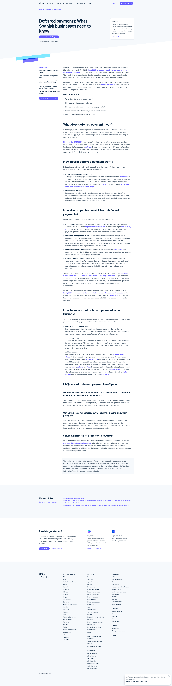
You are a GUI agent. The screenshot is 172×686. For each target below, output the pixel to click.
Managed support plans (119, 631)
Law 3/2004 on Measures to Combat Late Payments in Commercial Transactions (94, 293)
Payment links (67, 619)
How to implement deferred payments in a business (48, 87)
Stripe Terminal (116, 369)
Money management (93, 602)
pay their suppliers (108, 85)
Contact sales (125, 3)
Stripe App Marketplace (94, 641)
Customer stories (117, 579)
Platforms (90, 604)
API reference (91, 656)
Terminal (66, 637)
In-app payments (92, 597)
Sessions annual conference (120, 587)
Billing (65, 584)
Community (115, 584)
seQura (88, 147)
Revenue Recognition (70, 629)
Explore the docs (117, 544)
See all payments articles (47, 502)
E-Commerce (91, 587)
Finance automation (93, 592)
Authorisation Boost (69, 582)
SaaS (89, 607)
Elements (66, 602)
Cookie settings (117, 601)
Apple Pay (105, 374)
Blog (113, 582)
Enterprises (91, 577)
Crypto (65, 597)
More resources (45, 9)
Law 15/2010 (113, 295)
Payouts (65, 624)
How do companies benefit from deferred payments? (48, 82)
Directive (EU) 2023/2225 (72, 142)
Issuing (65, 612)
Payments (57, 9)
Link (64, 614)
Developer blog (92, 668)
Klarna (73, 367)
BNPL (105, 184)
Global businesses (93, 594)
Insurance (90, 619)
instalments (124, 177)
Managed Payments (69, 617)
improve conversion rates (95, 227)
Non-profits (91, 624)
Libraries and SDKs (93, 663)
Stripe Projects (92, 666)
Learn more (115, 36)
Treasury (66, 639)
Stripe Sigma (67, 632)
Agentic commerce (93, 582)
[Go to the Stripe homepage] (41, 574)
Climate (65, 592)
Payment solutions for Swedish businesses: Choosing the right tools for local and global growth (97, 505)
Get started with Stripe (48, 37)
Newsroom (115, 616)
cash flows (118, 249)
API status (90, 658)
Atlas (64, 579)
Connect (66, 594)
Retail (89, 632)
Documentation (92, 653)
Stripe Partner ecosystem (95, 644)
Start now (43, 548)
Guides (114, 577)
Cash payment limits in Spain (75, 498)
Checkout (66, 589)
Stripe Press (115, 619)
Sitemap (114, 599)
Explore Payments (93, 548)
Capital (65, 587)
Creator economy (92, 612)
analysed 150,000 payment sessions (77, 443)
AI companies (91, 609)
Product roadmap (117, 611)
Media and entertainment (95, 622)
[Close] (168, 676)
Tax (64, 634)
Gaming (89, 614)
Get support (115, 628)
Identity (65, 607)
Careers (114, 614)
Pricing (89, 3)
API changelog (91, 661)
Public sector (91, 629)
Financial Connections (70, 604)
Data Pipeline (67, 599)
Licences (114, 596)
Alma (89, 367)
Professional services (94, 627)
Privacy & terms (116, 589)
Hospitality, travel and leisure (96, 617)
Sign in (114, 3)
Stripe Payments (91, 359)
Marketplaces (91, 599)
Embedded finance (93, 589)
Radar (65, 627)
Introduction (43, 67)
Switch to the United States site (136, 681)
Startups (90, 579)
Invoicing (66, 609)
